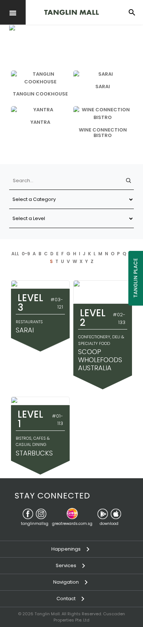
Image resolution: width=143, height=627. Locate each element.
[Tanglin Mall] (71, 12)
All (15, 254)
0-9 (26, 254)
